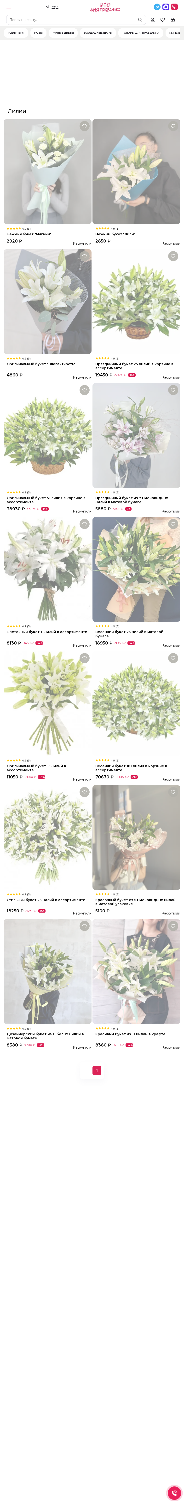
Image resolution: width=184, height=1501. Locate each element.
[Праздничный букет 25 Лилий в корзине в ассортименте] (136, 301)
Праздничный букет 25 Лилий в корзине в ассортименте (134, 366)
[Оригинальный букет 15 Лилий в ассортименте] (48, 703)
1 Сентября (16, 33)
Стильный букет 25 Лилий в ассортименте (46, 900)
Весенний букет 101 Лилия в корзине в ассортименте (131, 768)
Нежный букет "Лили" (115, 234)
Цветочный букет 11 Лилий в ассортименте (47, 632)
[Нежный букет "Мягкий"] (48, 171)
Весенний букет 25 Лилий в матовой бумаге (129, 634)
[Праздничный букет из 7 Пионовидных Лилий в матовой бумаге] (136, 435)
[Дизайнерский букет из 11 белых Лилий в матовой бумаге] (48, 971)
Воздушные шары (98, 33)
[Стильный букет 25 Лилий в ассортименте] (48, 837)
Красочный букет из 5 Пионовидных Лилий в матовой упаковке (135, 902)
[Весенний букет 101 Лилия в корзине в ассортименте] (136, 703)
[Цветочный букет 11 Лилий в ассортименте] (48, 569)
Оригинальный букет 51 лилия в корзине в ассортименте (46, 500)
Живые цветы (63, 33)
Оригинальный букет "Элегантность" (41, 364)
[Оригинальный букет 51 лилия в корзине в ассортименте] (48, 435)
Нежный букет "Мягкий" (29, 234)
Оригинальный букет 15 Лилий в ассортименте (36, 768)
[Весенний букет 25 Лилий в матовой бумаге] (136, 569)
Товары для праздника (140, 33)
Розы (38, 33)
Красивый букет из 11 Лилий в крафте (130, 1034)
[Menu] (9, 7)
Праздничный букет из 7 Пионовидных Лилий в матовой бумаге (131, 500)
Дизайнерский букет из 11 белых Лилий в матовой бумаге (45, 1036)
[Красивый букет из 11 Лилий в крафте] (136, 971)
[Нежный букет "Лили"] (136, 171)
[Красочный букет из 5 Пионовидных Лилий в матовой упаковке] (136, 837)
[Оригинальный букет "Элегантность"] (48, 301)
